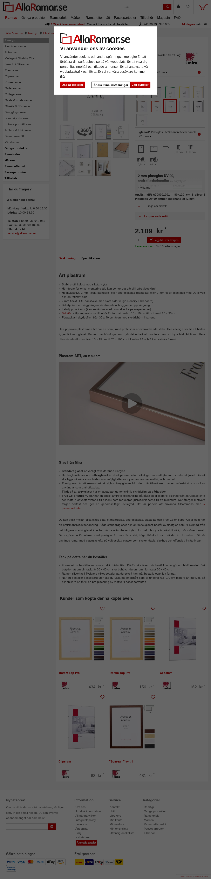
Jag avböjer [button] (140, 84)
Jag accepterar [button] (72, 84)
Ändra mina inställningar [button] (111, 85)
